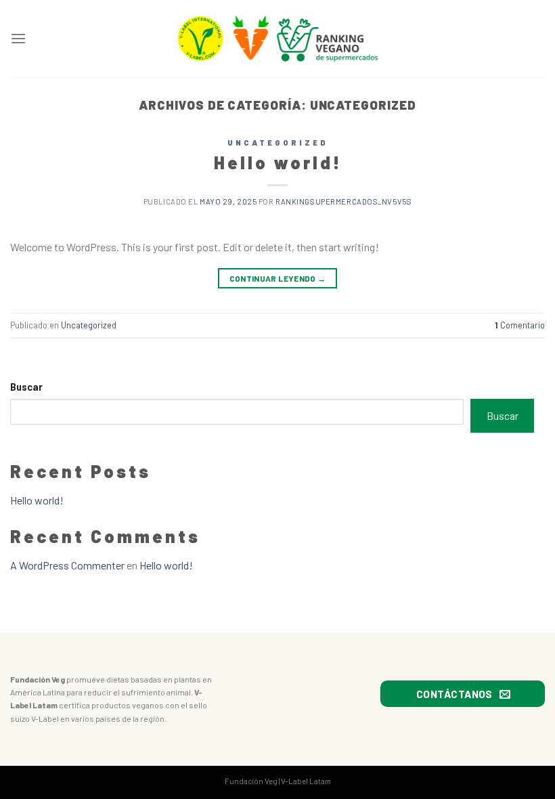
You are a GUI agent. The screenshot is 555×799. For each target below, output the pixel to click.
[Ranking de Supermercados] (277, 39)
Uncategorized (277, 142)
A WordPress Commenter (67, 565)
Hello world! (278, 162)
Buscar (26, 387)
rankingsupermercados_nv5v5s (343, 201)
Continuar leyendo (277, 278)
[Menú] (18, 38)
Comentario (520, 325)
